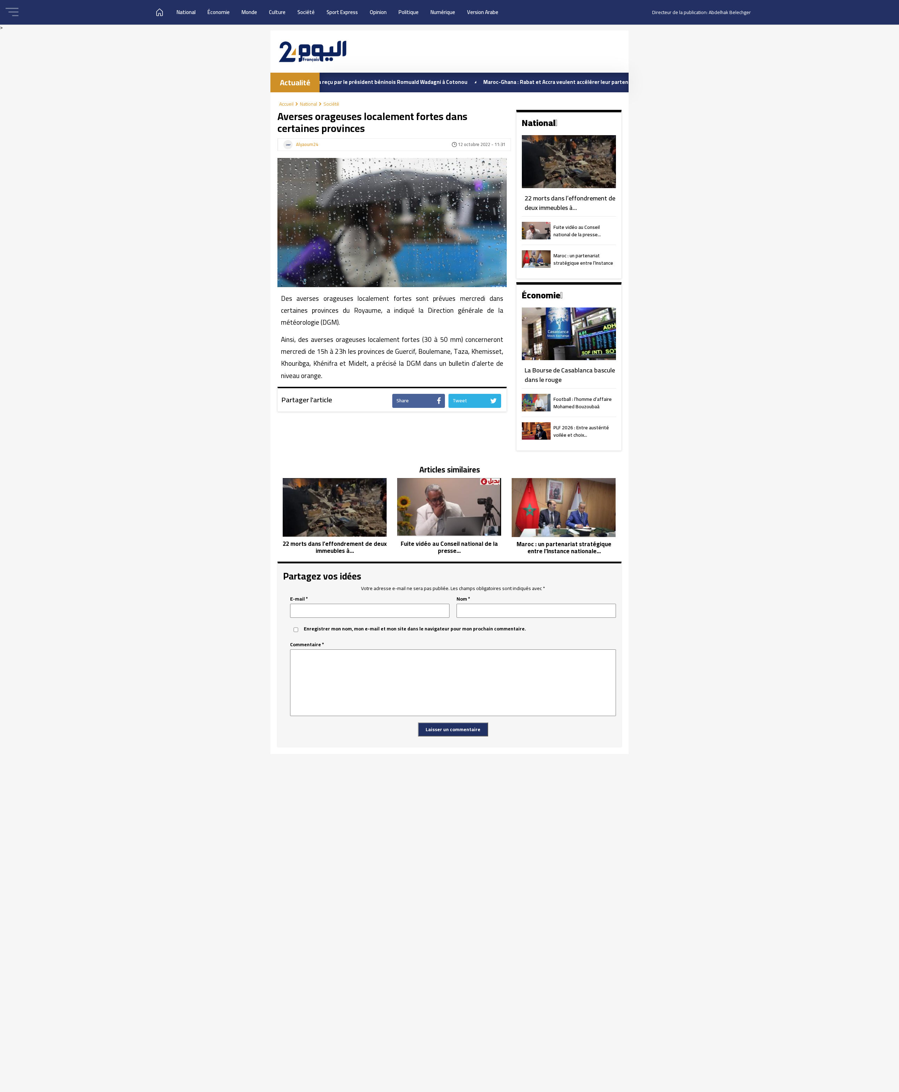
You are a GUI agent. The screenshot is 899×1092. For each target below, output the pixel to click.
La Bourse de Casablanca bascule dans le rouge (570, 375)
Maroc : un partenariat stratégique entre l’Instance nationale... (583, 259)
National (186, 12)
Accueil (286, 103)
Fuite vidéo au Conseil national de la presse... (577, 231)
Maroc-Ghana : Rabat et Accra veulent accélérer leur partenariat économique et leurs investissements (567, 82)
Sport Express (342, 12)
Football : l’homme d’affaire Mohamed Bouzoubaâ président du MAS (582, 403)
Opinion (378, 12)
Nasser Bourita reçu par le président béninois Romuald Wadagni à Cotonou (333, 82)
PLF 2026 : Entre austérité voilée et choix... (581, 431)
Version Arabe (482, 12)
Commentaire (307, 645)
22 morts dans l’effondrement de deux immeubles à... (570, 203)
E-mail (299, 599)
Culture (277, 12)
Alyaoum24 (307, 144)
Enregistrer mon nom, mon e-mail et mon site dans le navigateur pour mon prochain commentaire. (415, 629)
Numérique (443, 12)
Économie (219, 12)
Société (306, 12)
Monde (249, 12)
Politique (409, 12)
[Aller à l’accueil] (312, 51)
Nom (463, 599)
